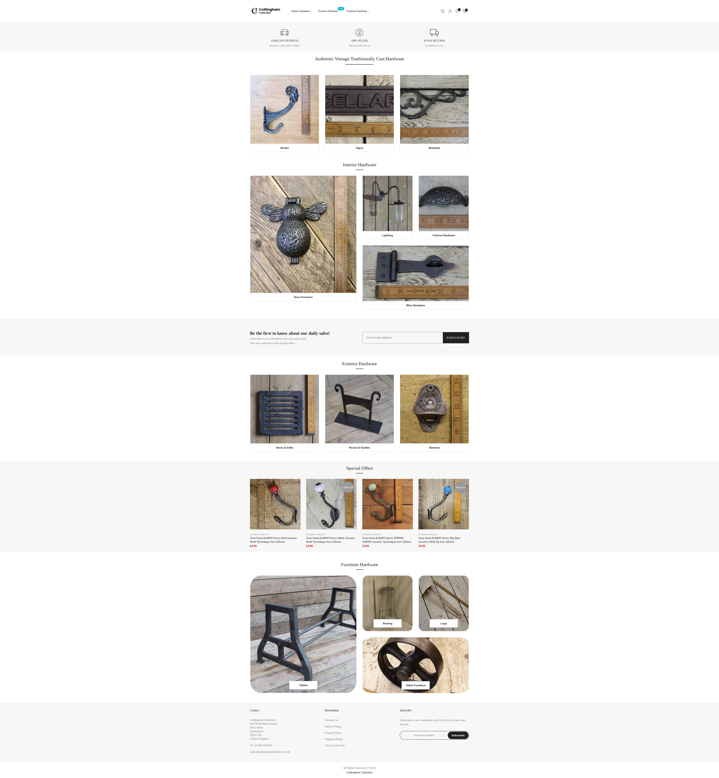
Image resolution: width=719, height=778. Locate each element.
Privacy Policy (333, 732)
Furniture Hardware (357, 11)
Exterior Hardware (330, 11)
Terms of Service (335, 745)
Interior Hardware (300, 11)
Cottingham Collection (259, 534)
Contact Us (331, 720)
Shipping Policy (334, 739)
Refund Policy (333, 726)
